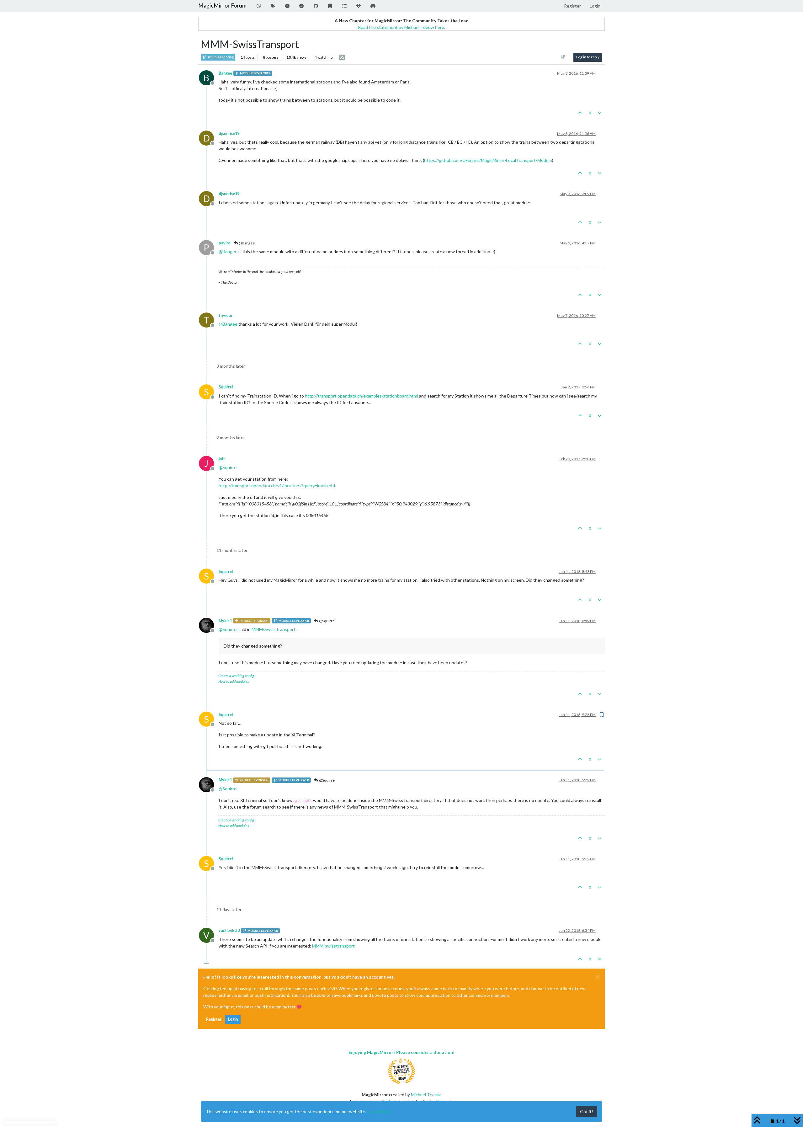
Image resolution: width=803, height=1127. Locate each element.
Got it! (586, 1111)
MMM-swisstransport (333, 945)
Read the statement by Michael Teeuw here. (401, 27)
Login (233, 1019)
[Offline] (209, 624)
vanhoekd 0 (229, 930)
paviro (225, 243)
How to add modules (233, 681)
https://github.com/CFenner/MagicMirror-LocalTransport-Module (488, 160)
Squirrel (226, 387)
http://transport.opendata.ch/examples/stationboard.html (361, 395)
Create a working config (236, 675)
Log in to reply (587, 57)
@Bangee (246, 243)
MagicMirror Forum (222, 5)
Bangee (225, 73)
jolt (222, 459)
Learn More (379, 1111)
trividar (225, 315)
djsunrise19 (229, 133)
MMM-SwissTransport (273, 629)
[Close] (597, 977)
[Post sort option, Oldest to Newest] (563, 57)
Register (213, 1019)
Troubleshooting (220, 57)
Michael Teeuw (426, 1094)
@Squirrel (327, 620)
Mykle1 (225, 620)
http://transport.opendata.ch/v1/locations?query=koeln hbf (277, 485)
